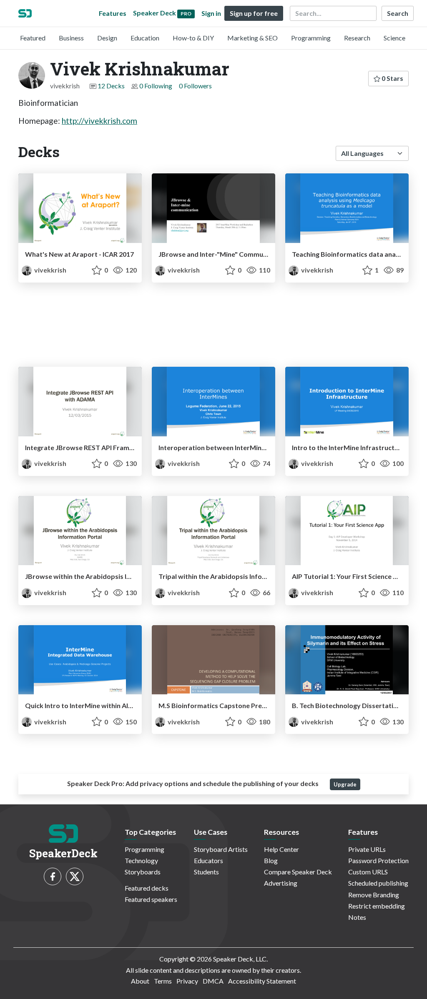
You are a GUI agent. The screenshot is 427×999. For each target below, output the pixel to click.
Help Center (281, 849)
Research (357, 38)
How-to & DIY (193, 38)
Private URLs (367, 849)
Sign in (211, 13)
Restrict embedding (376, 906)
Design (107, 38)
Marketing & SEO (252, 38)
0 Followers (195, 86)
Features (112, 13)
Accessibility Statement (262, 981)
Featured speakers (151, 899)
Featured (32, 38)
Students (206, 872)
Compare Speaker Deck (298, 872)
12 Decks (111, 86)
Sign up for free (254, 13)
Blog (271, 860)
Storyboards (143, 872)
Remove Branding (373, 895)
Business (71, 38)
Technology (141, 860)
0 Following (155, 86)
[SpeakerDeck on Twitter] (74, 876)
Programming (311, 38)
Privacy (187, 981)
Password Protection (378, 860)
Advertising (280, 883)
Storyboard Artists (221, 849)
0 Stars (391, 78)
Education (145, 38)
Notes (357, 917)
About (140, 981)
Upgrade (345, 784)
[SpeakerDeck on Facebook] (52, 876)
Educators (208, 860)
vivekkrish (49, 270)
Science (394, 38)
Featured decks (146, 888)
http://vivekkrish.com (99, 120)
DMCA (213, 981)
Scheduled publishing (378, 883)
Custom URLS (368, 872)
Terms (163, 981)
